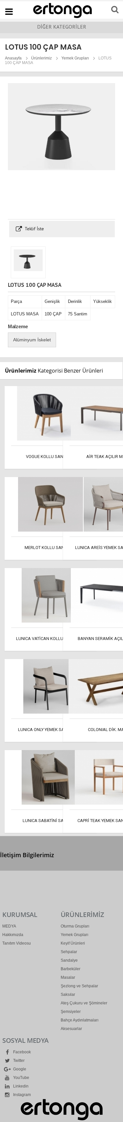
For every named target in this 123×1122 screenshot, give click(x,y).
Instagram (21, 1094)
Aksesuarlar (71, 1028)
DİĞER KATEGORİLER (61, 26)
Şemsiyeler (71, 1011)
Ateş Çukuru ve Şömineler (84, 1003)
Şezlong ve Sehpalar (79, 986)
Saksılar (68, 994)
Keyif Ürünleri (73, 943)
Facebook (21, 1052)
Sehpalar (69, 952)
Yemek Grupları (75, 58)
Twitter (18, 1060)
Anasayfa (13, 58)
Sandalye (69, 960)
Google (19, 1069)
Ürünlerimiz (41, 58)
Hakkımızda (12, 934)
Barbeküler (70, 969)
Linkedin (20, 1086)
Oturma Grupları (75, 926)
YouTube (20, 1077)
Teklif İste (33, 229)
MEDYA (9, 926)
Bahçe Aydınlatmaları (79, 1020)
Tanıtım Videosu (16, 943)
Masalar (68, 977)
